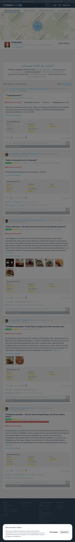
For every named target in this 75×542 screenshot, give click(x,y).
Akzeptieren (64, 532)
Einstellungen (54, 532)
